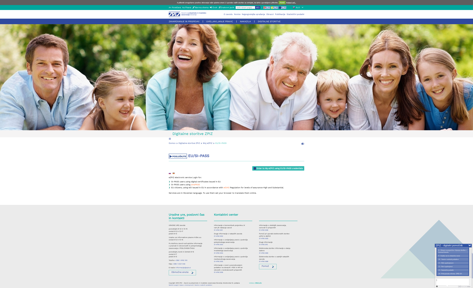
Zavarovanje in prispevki (184, 21)
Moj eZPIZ (207, 143)
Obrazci (270, 14)
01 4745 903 (218, 244)
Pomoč (265, 266)
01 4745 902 (218, 236)
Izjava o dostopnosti (186, 285)
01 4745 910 (263, 244)
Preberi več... (291, 2)
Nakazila (245, 21)
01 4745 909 (263, 238)
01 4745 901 (218, 230)
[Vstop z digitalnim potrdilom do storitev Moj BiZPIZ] (266, 7)
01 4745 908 (263, 230)
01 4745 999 (263, 253)
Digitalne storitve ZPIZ (192, 133)
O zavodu (228, 14)
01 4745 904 (218, 253)
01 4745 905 (218, 261)
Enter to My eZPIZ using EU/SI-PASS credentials (279, 168)
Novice (237, 14)
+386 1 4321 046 (179, 264)
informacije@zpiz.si (183, 268)
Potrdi (282, 2)
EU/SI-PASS (221, 143)
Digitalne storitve (269, 21)
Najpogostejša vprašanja (253, 14)
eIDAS (227, 187)
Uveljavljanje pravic (219, 21)
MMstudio (258, 283)
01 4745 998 (263, 261)
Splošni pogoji (173, 285)
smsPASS (195, 184)
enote (179, 272)
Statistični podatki (295, 14)
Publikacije (280, 14)
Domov (172, 143)
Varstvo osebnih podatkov (203, 285)
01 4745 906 (218, 272)
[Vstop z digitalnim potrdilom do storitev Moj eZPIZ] (274, 7)
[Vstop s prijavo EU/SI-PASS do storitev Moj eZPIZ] (282, 7)
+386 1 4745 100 (181, 260)
